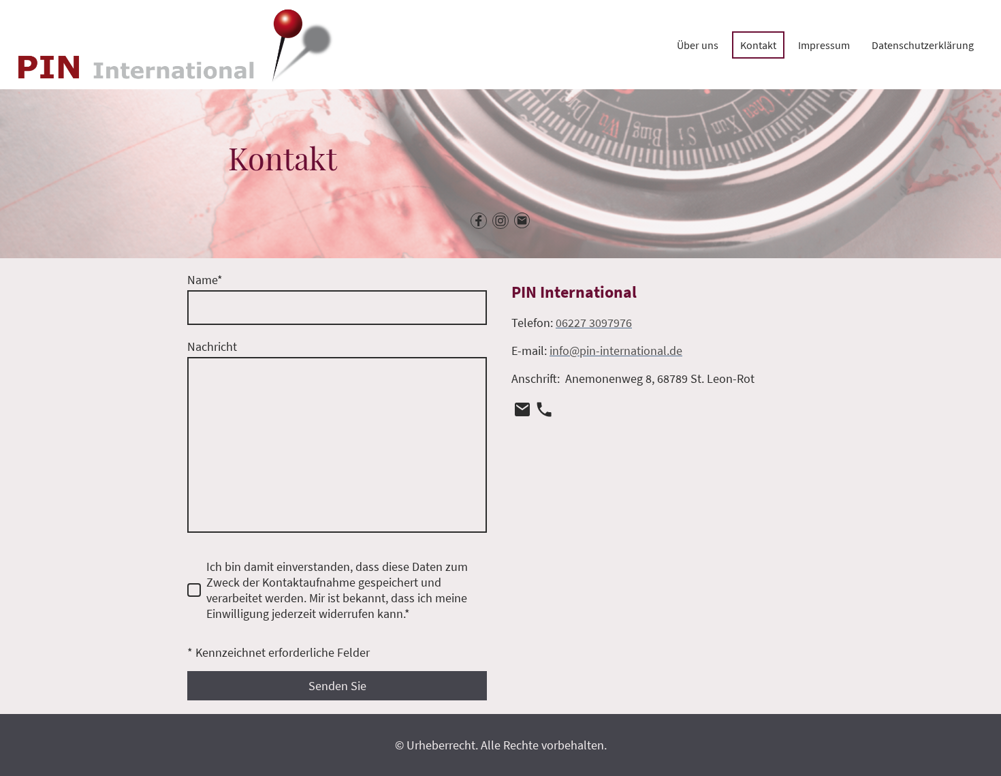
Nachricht (212, 346)
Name (205, 280)
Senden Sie (337, 686)
